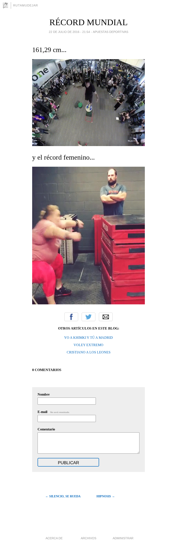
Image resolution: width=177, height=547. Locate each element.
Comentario (46, 429)
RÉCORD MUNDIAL (88, 22)
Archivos (88, 538)
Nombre (44, 394)
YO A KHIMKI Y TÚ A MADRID (88, 337)
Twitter (88, 317)
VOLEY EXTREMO (88, 345)
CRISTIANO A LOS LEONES (89, 352)
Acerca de (54, 538)
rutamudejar (25, 5)
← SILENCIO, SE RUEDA (63, 496)
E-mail (54, 412)
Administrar (123, 538)
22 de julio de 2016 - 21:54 (69, 32)
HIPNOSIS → (105, 496)
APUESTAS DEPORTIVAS (110, 32)
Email (106, 317)
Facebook (71, 317)
